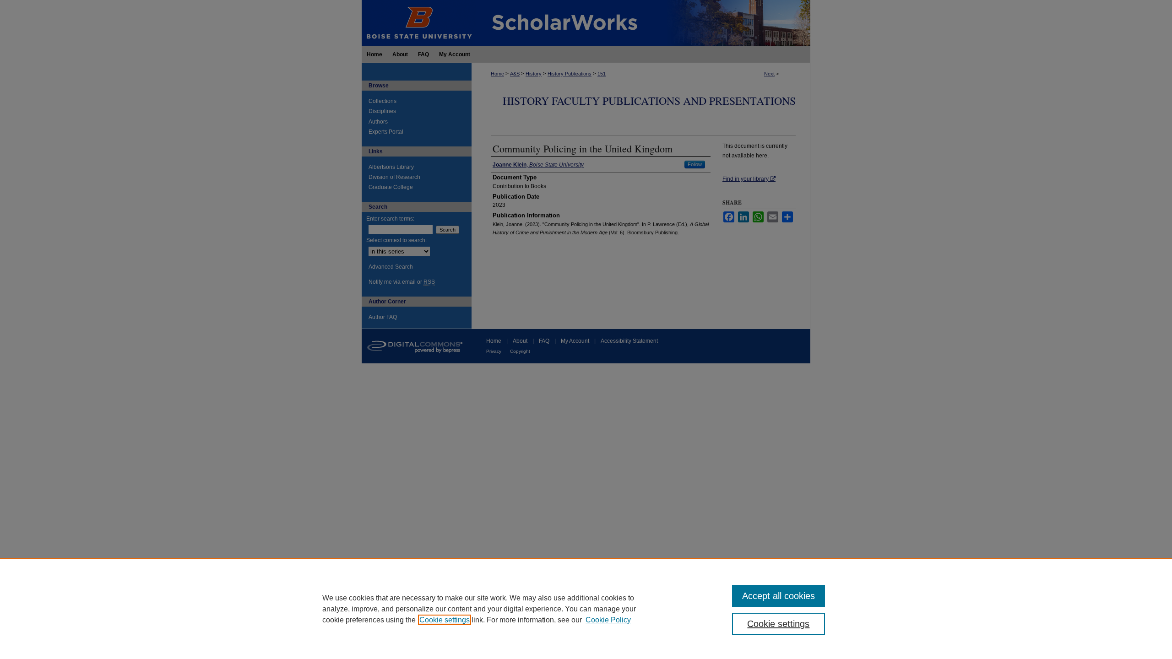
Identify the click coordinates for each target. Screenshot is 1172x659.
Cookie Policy (608, 620)
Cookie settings (444, 620)
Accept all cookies (778, 596)
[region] (586, 608)
